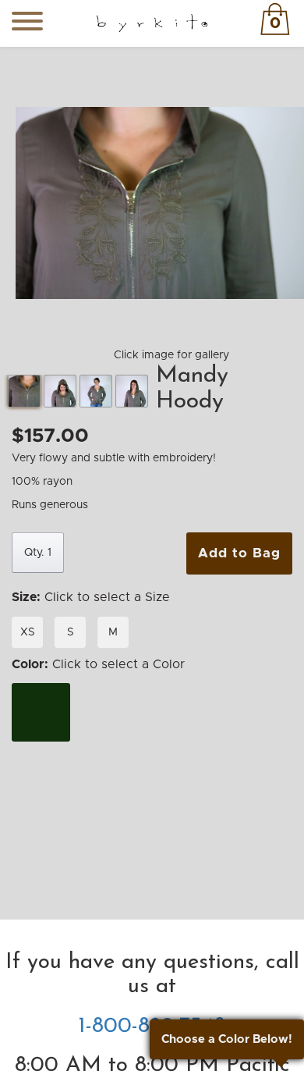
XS (27, 632)
